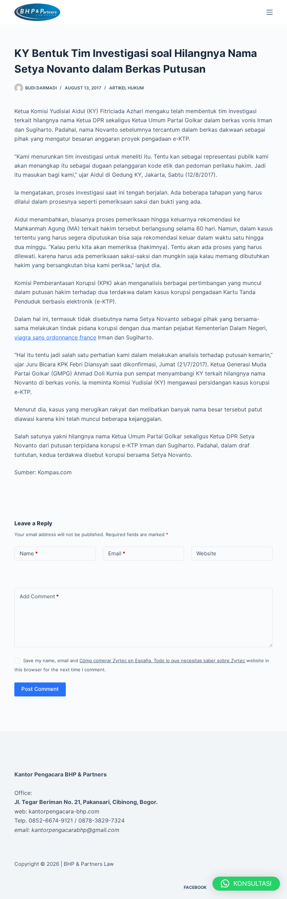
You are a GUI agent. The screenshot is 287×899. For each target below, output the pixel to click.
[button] (246, 884)
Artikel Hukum (126, 87)
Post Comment (40, 689)
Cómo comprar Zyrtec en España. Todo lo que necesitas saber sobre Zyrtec (162, 660)
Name (29, 553)
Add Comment (39, 596)
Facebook (195, 887)
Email (116, 553)
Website (206, 553)
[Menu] (269, 12)
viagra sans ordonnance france (55, 337)
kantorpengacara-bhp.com (64, 811)
